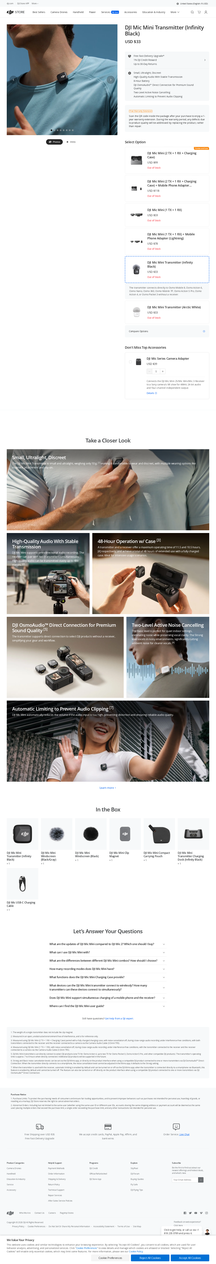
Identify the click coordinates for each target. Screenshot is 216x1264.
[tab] (54, 142)
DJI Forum (135, 1173)
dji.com (10, 3)
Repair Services (55, 1195)
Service (10, 1184)
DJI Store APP (23, 3)
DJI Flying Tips (137, 1189)
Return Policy (54, 1184)
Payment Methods (56, 1168)
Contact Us (40, 1212)
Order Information (56, 1173)
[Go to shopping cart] (199, 12)
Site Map (137, 1226)
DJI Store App (95, 1179)
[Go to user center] (205, 12)
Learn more (107, 788)
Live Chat (184, 1134)
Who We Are (25, 1212)
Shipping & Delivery (57, 1179)
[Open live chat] (207, 1231)
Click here (178, 1225)
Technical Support (56, 1189)
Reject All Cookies (150, 1258)
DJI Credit (93, 1168)
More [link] (34, 3)
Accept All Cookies (190, 1258)
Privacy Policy (18, 1226)
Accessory (11, 1189)
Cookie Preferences (36, 1226)
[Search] (192, 12)
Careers (52, 1212)
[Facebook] (185, 1213)
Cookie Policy (136, 1251)
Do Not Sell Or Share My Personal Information (69, 1226)
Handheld (11, 1173)
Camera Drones (14, 1168)
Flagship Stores (67, 1212)
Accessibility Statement (103, 1226)
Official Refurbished (98, 1173)
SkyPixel (134, 1168)
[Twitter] (190, 1213)
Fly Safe (134, 1184)
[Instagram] (206, 1213)
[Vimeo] (201, 1213)
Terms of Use (123, 1226)
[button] (192, 4)
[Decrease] (149, 371)
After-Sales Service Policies (60, 1200)
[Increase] (162, 371)
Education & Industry (16, 1179)
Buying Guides (137, 1179)
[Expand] (164, 943)
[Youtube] (195, 1213)
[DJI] (10, 1213)
